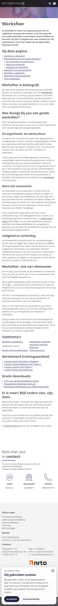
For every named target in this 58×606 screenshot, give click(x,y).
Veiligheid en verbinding (17, 67)
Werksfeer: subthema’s (14, 73)
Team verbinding (37, 350)
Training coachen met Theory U (18, 367)
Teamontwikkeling (10, 522)
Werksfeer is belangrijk (14, 56)
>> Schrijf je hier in (10, 426)
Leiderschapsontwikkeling (13, 519)
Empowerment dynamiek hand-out (19, 384)
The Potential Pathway (12, 517)
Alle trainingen (8, 528)
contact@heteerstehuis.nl (42, 554)
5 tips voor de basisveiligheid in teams (21, 381)
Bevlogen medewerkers (12, 341)
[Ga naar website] (52, 570)
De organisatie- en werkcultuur (20, 61)
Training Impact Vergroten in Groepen (21, 361)
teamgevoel (48, 177)
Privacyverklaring (31, 599)
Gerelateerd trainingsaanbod (17, 76)
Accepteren (11, 599)
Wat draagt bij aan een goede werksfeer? (22, 59)
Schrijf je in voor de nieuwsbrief (16, 540)
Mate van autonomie (15, 64)
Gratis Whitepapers (11, 537)
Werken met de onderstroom (15, 350)
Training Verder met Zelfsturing (18, 370)
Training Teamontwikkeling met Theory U (22, 364)
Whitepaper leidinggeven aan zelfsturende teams (26, 386)
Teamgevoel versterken (39, 341)
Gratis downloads (12, 78)
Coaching (6, 525)
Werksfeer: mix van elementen (18, 70)
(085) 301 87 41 (11, 554)
